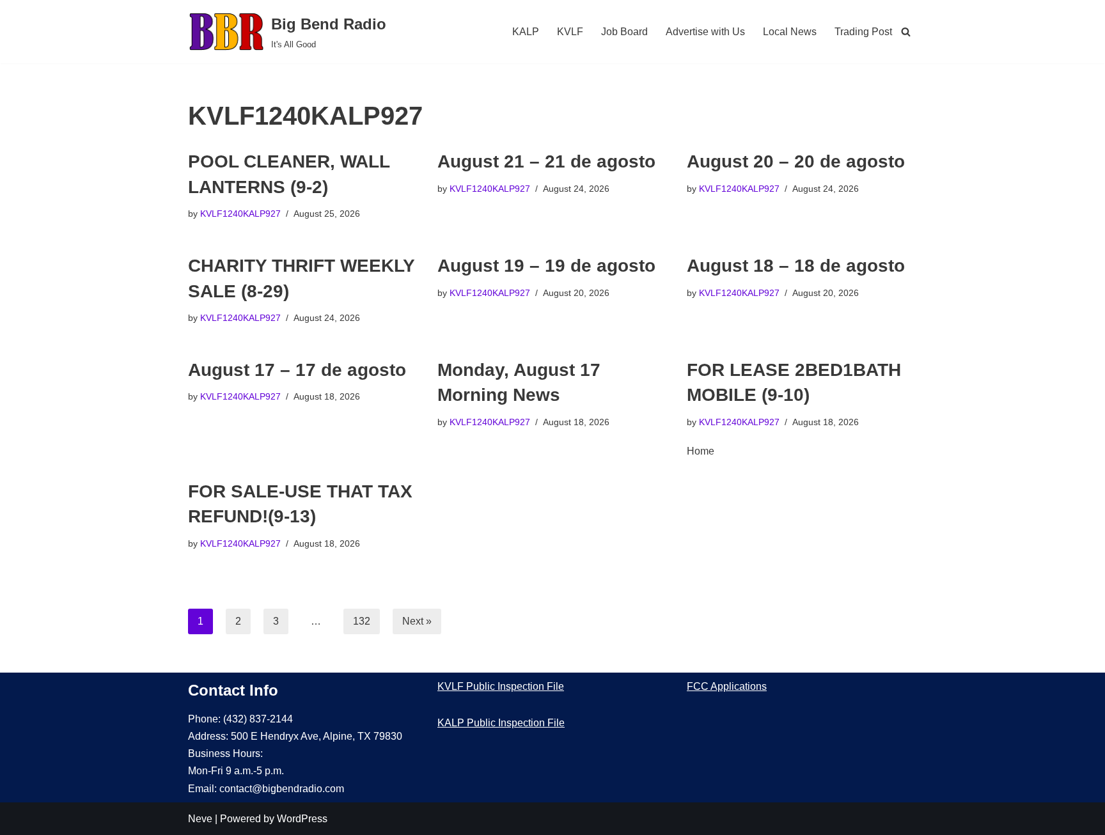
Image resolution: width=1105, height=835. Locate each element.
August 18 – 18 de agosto (796, 266)
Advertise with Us (705, 31)
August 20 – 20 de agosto (796, 161)
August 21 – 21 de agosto (546, 161)
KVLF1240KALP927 (240, 213)
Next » (417, 621)
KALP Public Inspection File (501, 722)
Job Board (624, 31)
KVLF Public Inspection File (500, 686)
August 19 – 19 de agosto (546, 266)
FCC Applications (727, 686)
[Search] (906, 31)
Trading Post (863, 31)
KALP (525, 31)
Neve (200, 818)
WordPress (302, 818)
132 (361, 621)
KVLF (570, 31)
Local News (790, 31)
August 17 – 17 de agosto (297, 370)
